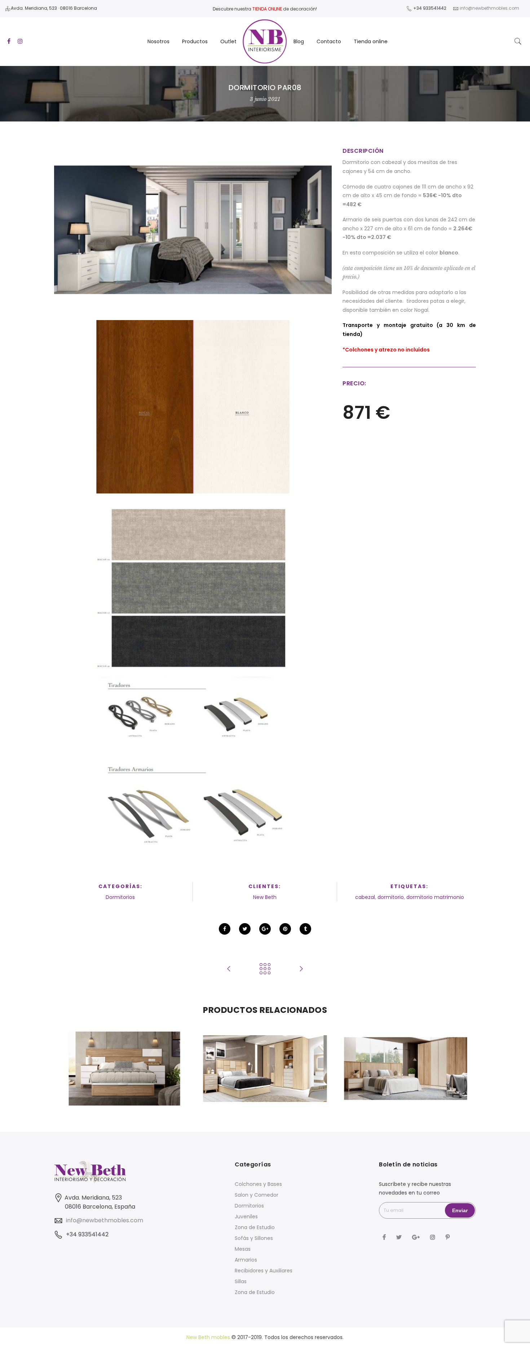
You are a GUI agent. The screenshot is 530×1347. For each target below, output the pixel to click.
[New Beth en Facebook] (385, 1236)
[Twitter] (399, 1236)
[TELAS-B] (193, 583)
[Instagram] (433, 1236)
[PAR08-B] (193, 229)
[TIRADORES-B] (193, 760)
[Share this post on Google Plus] (265, 929)
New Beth (265, 897)
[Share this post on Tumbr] (305, 929)
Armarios (246, 1259)
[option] (124, 1068)
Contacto (329, 41)
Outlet (228, 41)
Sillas (241, 1281)
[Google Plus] (416, 1236)
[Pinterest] (448, 1236)
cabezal (365, 897)
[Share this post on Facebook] (224, 929)
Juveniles (246, 1216)
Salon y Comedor (256, 1194)
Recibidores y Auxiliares (263, 1270)
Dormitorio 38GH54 (265, 1052)
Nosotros (158, 41)
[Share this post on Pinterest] (285, 929)
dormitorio (390, 897)
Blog (298, 41)
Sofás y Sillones (254, 1238)
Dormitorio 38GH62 (124, 1052)
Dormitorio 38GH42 (406, 1052)
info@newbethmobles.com (104, 1220)
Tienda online (371, 41)
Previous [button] (72, 1069)
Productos (195, 41)
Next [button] (458, 1069)
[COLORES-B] (193, 406)
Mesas (243, 1249)
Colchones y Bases (258, 1184)
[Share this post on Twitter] (245, 929)
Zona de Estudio (255, 1227)
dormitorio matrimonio (435, 897)
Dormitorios (120, 897)
